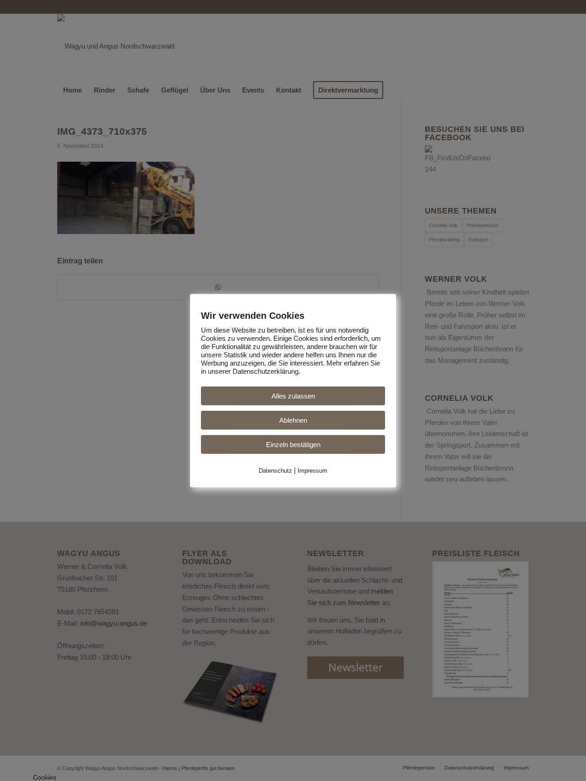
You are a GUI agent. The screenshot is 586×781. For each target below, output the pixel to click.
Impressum (312, 470)
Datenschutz (275, 470)
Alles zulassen (293, 395)
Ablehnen (293, 420)
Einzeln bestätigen (293, 444)
